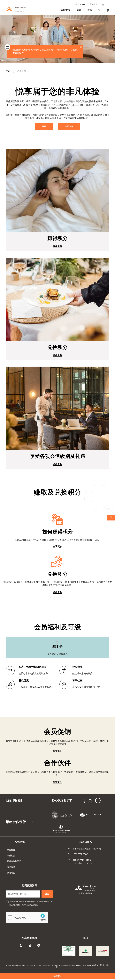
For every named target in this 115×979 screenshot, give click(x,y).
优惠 (78, 10)
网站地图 (11, 872)
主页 (8, 71)
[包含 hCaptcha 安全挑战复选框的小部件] (27, 917)
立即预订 (57, 976)
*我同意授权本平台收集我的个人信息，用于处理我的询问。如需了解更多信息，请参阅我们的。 (30, 903)
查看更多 (57, 246)
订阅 (47, 894)
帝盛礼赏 (93, 4)
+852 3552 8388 (80, 854)
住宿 (89, 10)
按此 (75, 50)
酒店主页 (65, 10)
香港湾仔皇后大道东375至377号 (87, 848)
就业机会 (11, 849)
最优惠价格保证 (14, 861)
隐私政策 (11, 867)
